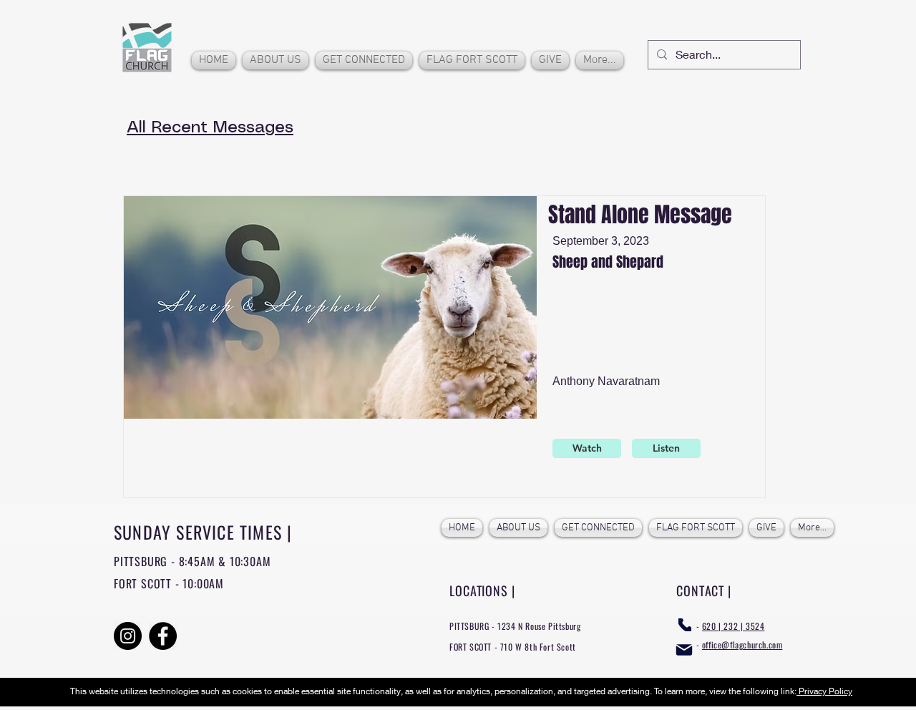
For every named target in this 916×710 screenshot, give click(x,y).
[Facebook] (163, 636)
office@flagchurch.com (742, 644)
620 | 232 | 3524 (733, 626)
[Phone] (684, 624)
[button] (275, 60)
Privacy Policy (824, 691)
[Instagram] (128, 636)
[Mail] (684, 650)
